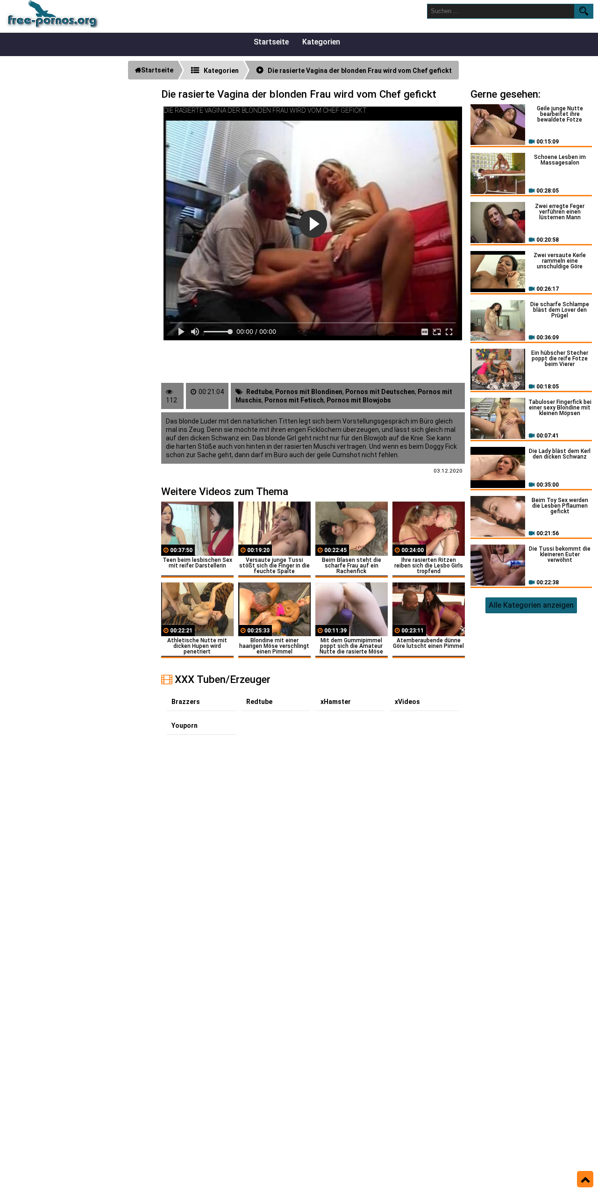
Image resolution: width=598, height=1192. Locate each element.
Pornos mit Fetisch (294, 400)
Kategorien (321, 41)
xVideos (407, 701)
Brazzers (185, 701)
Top (585, 1179)
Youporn (184, 725)
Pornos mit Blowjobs (359, 400)
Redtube (259, 391)
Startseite (271, 41)
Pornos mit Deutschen (380, 391)
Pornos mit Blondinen (308, 391)
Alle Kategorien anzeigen (531, 605)
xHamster (335, 701)
